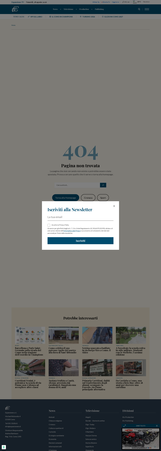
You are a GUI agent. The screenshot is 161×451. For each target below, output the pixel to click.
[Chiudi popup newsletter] (114, 206)
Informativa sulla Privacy (71, 231)
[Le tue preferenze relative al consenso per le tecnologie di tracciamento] (4, 447)
